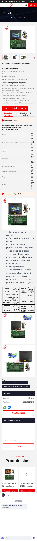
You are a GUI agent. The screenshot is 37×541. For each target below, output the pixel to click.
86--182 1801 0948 (29, 1)
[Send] (34, 538)
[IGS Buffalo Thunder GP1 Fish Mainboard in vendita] (25, 474)
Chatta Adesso (18, 413)
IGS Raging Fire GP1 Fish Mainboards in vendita (7, 485)
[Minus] (34, 495)
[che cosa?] (5, 407)
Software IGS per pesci (20, 18)
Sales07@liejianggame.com (12, 1)
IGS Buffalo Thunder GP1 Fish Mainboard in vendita (25, 485)
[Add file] (2, 538)
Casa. (3, 18)
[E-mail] (9, 407)
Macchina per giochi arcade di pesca (15, 383)
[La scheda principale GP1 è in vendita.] (18, 39)
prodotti (9, 18)
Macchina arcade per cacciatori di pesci (16, 386)
